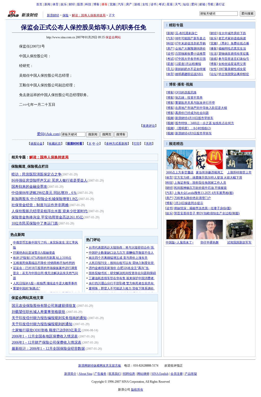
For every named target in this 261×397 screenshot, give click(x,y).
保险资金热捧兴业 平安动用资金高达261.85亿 (47, 217)
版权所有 (137, 389)
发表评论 (149, 125)
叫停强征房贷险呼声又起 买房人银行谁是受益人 (49, 180)
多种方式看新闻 (116, 143)
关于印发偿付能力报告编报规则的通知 (42, 324)
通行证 (220, 4)
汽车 (121, 4)
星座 (170, 4)
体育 (56, 4)
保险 (65, 15)
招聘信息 (129, 374)
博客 (96, 4)
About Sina (85, 374)
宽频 (113, 4)
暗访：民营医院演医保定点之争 (36, 174)
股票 (80, 4)
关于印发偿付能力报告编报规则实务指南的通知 (49, 318)
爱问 (194, 4)
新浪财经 (53, 15)
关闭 (149, 143)
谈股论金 (36, 143)
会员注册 (177, 374)
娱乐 (64, 4)
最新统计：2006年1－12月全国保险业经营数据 (48, 349)
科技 (88, 4)
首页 (39, 4)
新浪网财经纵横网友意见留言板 (99, 365)
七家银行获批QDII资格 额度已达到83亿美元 (46, 330)
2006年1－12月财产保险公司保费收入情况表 (46, 342)
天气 (178, 4)
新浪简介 (70, 374)
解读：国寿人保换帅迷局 (89, 15)
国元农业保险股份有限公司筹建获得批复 (44, 306)
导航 (210, 4)
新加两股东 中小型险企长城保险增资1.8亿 (44, 199)
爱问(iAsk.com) (48, 134)
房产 (129, 4)
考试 (162, 4)
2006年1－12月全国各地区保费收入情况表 (45, 336)
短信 (186, 4)
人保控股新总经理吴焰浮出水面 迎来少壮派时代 (49, 211)
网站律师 (143, 374)
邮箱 (202, 4)
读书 (153, 4)
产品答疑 (191, 374)
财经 (72, 4)
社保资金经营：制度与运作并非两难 (40, 205)
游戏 (137, 4)
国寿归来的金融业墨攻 (29, 187)
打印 (137, 143)
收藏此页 (55, 143)
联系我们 (115, 374)
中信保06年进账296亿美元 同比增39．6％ (44, 193)
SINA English (159, 374)
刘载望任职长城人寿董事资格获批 (38, 312)
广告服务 (100, 374)
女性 (145, 4)
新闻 (47, 4)
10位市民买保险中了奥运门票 (34, 223)
